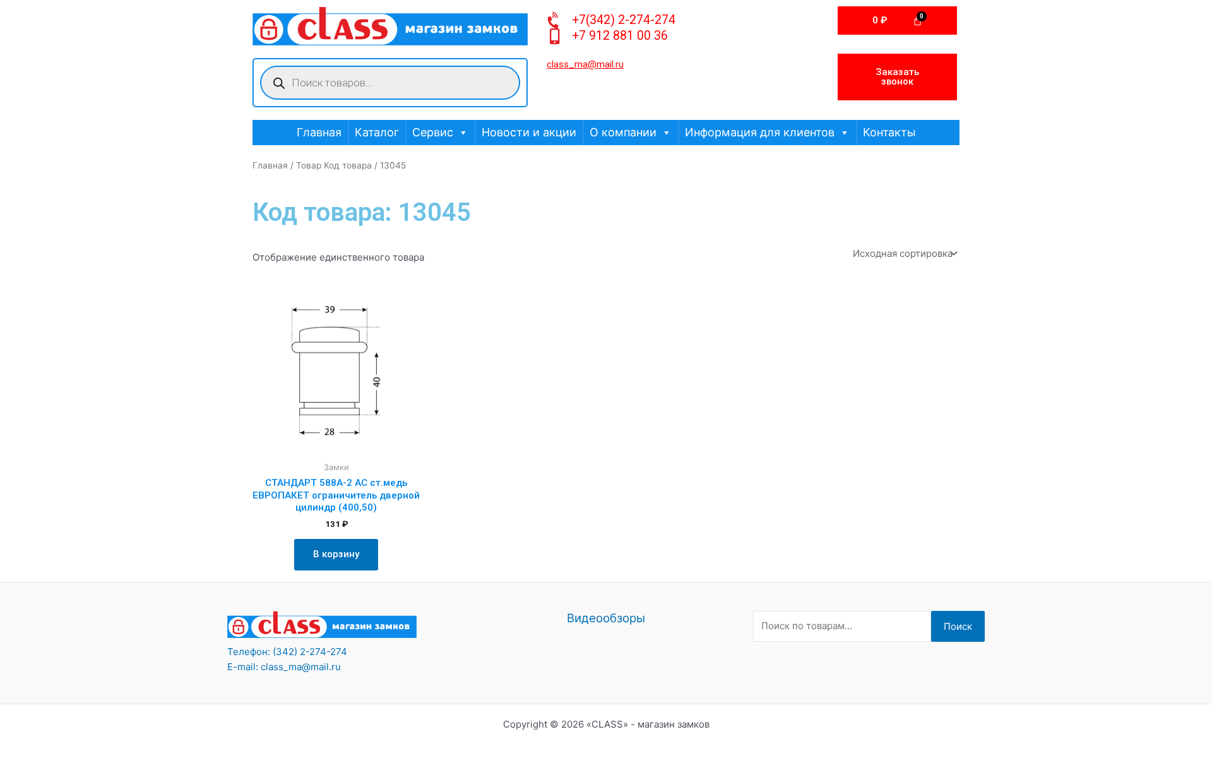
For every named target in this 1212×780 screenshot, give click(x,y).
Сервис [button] (432, 132)
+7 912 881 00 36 (620, 35)
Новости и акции (529, 132)
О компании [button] (623, 132)
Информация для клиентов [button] (760, 132)
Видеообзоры (606, 618)
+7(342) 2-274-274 (623, 20)
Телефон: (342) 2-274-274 (287, 652)
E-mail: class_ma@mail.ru (284, 667)
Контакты (889, 132)
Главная (319, 132)
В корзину (336, 554)
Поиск (958, 626)
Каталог (377, 132)
